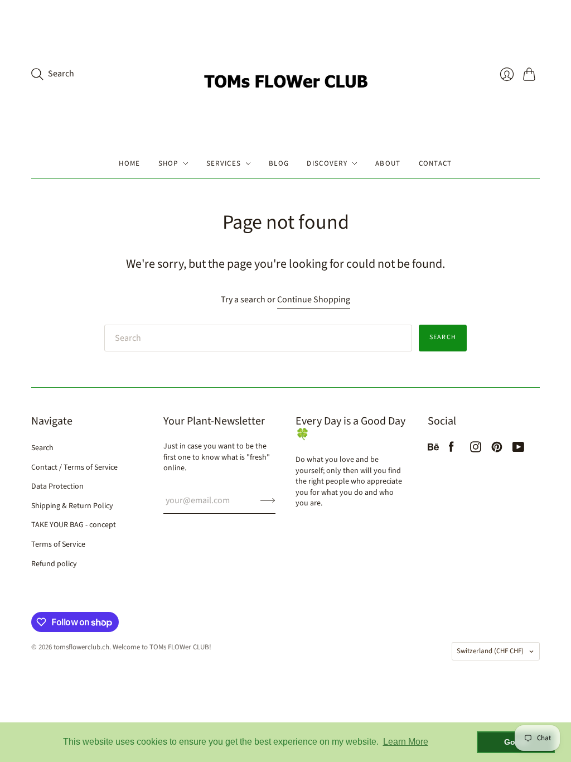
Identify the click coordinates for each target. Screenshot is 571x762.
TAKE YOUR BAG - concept (73, 524)
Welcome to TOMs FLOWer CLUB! (162, 647)
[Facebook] (451, 449)
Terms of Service (58, 544)
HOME (129, 163)
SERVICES (223, 163)
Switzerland (490, 651)
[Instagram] (475, 449)
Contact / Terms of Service (74, 467)
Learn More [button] (405, 741)
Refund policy (54, 564)
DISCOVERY (327, 163)
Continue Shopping (313, 299)
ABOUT (388, 163)
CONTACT (435, 163)
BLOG (279, 163)
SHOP (168, 163)
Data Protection (57, 486)
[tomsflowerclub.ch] (285, 74)
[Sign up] (267, 500)
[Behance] (433, 449)
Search (442, 337)
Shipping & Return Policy (72, 506)
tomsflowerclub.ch (81, 647)
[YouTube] (518, 449)
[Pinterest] (496, 449)
